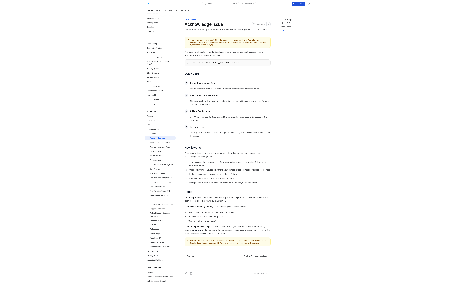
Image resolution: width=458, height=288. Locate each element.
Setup (283, 30)
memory (197, 230)
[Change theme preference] (309, 4)
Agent (250, 40)
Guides (150, 10)
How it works (286, 27)
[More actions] (268, 24)
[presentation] (162, 150)
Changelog (184, 10)
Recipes (159, 10)
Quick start (285, 23)
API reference (171, 10)
